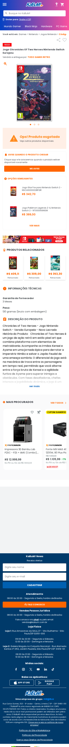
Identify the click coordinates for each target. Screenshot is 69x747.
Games (23, 34)
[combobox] (34, 13)
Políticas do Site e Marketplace (34, 730)
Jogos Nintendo (49, 34)
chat (36, 619)
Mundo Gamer (12, 26)
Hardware (46, 26)
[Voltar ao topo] (34, 693)
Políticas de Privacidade (34, 735)
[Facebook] (16, 669)
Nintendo (34, 34)
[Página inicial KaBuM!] (34, 4)
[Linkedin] (46, 669)
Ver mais (34, 225)
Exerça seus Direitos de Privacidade (35, 739)
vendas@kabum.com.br (34, 622)
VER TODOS (57, 403)
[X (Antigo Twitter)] (31, 669)
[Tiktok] (53, 669)
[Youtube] (38, 669)
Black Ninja (31, 26)
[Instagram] (23, 669)
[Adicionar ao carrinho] (39, 412)
